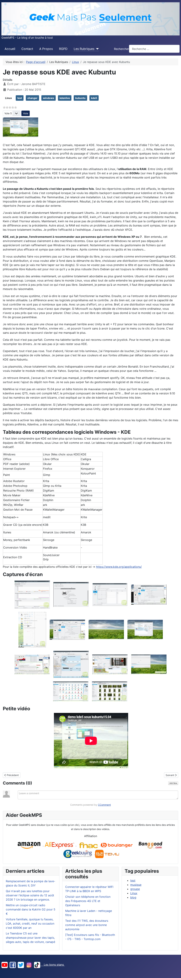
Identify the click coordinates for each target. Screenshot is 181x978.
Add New (173, 783)
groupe (135, 889)
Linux (8, 97)
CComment (104, 804)
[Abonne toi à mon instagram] (29, 964)
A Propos (46, 49)
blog (133, 897)
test (19, 97)
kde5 (94, 97)
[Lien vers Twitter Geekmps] (21, 964)
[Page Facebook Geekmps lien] (13, 964)
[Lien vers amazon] (29, 845)
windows (48, 97)
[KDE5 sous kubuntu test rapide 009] (32, 664)
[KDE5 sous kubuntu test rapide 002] (71, 594)
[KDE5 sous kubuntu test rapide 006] (67, 629)
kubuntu (80, 97)
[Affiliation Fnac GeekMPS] (89, 845)
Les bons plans (52, 964)
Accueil (10, 49)
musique (135, 884)
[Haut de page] (174, 971)
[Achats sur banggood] (150, 845)
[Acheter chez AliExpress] (60, 845)
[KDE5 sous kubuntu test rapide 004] (148, 594)
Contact (27, 49)
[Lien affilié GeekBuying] (78, 853)
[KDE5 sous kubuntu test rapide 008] (145, 629)
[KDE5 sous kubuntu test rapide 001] (32, 594)
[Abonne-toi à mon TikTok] (37, 964)
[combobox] (154, 49)
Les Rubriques (84, 49)
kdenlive (65, 97)
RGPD (63, 49)
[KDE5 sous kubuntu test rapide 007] (106, 629)
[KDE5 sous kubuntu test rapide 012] (148, 664)
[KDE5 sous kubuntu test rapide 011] (109, 664)
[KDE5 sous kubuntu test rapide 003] (109, 594)
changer (32, 97)
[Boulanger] (117, 845)
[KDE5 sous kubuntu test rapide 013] (70, 691)
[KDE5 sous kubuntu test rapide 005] (32, 629)
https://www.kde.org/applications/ (119, 566)
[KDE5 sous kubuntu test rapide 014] (109, 691)
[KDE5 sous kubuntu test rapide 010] (71, 664)
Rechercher (121, 49)
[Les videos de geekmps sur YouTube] (4, 964)
